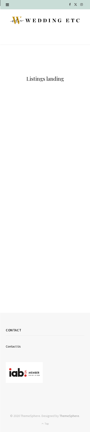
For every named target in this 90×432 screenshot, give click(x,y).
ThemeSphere (69, 416)
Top (46, 423)
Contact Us (13, 346)
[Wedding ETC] (45, 20)
